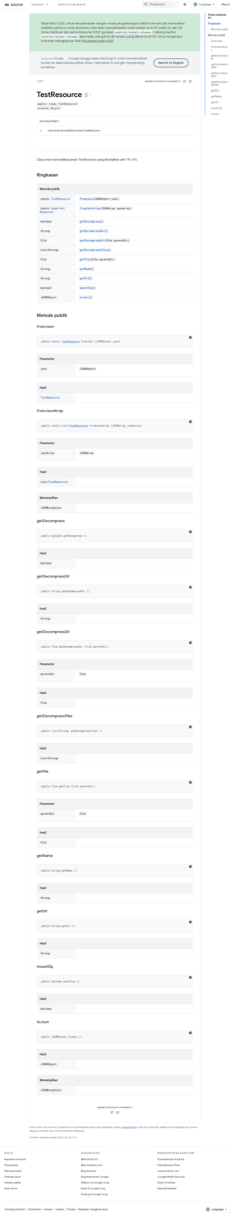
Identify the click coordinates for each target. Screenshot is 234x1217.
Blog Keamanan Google (95, 1176)
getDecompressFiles (94, 250)
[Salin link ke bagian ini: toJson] (52, 1022)
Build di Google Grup (93, 1188)
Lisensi (60, 1209)
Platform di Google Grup (95, 1182)
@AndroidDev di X (91, 1165)
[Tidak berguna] (190, 81)
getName (85, 269)
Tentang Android (14, 1209)
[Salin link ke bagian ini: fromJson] (57, 327)
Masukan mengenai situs (93, 1209)
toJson (84, 297)
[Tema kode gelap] (190, 337)
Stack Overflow (166, 1182)
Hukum (48, 1209)
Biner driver (11, 1188)
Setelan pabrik (12, 1182)
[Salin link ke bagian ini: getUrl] (50, 911)
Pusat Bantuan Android (170, 1159)
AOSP (40, 81)
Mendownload (12, 1171)
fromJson (86, 199)
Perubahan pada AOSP (97, 41)
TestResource (60, 199)
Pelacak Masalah (167, 1188)
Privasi (71, 1209)
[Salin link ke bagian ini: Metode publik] (71, 316)
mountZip (86, 288)
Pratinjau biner (12, 1176)
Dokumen (38, 4)
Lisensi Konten (129, 1127)
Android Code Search (72, 4)
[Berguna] (184, 81)
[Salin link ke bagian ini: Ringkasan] (61, 175)
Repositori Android (15, 1159)
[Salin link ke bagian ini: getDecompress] (68, 521)
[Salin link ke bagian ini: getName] (56, 856)
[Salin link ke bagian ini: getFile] (52, 772)
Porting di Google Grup (94, 1194)
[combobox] (160, 4)
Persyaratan (11, 1165)
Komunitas (34, 1209)
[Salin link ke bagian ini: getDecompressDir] (73, 576)
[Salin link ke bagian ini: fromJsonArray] (67, 411)
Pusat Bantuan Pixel (168, 1165)
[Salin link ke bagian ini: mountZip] (57, 967)
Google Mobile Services (171, 1176)
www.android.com (168, 1171)
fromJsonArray (90, 208)
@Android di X (89, 1159)
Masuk (226, 4)
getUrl (84, 278)
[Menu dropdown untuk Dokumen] (49, 4)
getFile (85, 259)
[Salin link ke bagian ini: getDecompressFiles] (76, 716)
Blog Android (88, 1171)
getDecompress (90, 221)
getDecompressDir (92, 231)
